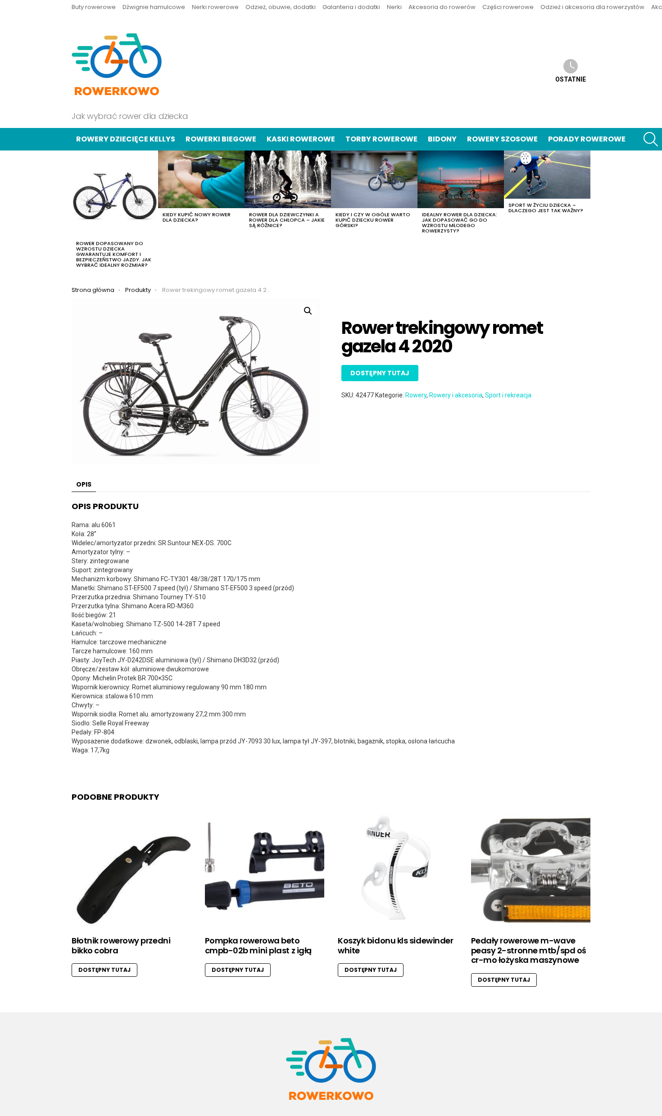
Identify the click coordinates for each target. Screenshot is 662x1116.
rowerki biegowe (221, 139)
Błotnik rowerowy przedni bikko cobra (121, 945)
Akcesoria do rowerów (442, 7)
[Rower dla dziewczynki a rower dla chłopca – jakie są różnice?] (288, 179)
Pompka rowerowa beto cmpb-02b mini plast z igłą (258, 945)
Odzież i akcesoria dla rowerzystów (592, 7)
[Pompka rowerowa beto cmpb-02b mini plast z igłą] (265, 871)
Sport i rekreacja (508, 395)
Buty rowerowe (94, 7)
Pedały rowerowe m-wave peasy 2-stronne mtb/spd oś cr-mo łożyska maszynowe (528, 950)
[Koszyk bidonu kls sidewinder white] (398, 871)
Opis (83, 484)
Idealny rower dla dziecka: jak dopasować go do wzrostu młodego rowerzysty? (459, 222)
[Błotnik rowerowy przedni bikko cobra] (131, 871)
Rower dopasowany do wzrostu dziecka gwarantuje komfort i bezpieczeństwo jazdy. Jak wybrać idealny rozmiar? (113, 254)
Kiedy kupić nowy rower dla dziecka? (197, 217)
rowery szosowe (502, 139)
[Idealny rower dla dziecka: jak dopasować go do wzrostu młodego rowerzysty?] (460, 179)
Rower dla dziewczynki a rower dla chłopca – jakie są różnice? (287, 220)
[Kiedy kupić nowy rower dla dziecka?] (201, 179)
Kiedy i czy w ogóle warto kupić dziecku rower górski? (373, 220)
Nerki (394, 7)
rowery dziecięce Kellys (125, 139)
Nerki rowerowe (215, 7)
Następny (585, 211)
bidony (442, 139)
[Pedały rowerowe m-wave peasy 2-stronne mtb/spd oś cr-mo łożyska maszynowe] (531, 871)
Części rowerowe (508, 7)
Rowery (415, 395)
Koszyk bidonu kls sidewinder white (395, 945)
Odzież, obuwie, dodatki (280, 7)
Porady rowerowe (587, 139)
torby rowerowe (381, 139)
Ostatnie (570, 79)
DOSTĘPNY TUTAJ (379, 373)
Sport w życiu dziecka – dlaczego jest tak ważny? (545, 207)
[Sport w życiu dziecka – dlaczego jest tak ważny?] (547, 174)
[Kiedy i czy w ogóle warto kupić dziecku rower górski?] (374, 179)
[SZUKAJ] (651, 139)
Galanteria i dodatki (351, 7)
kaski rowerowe (301, 139)
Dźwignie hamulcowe (153, 7)
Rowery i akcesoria (455, 395)
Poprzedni (76, 211)
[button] (308, 311)
